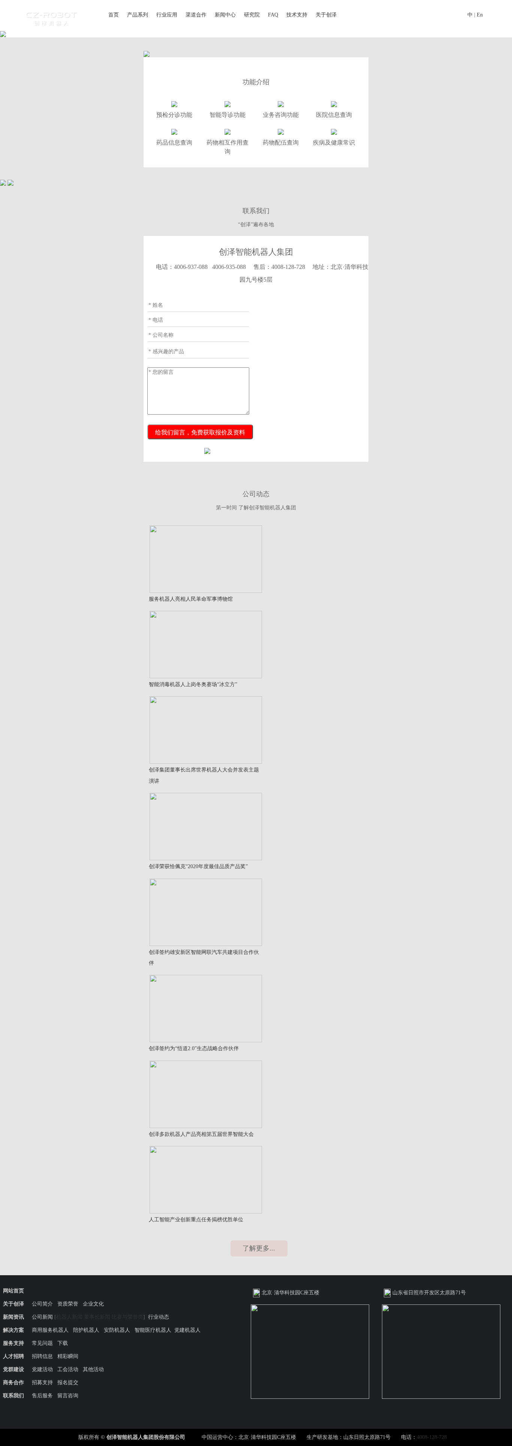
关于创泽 (326, 15)
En (480, 15)
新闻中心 (225, 15)
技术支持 (296, 15)
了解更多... (259, 1248)
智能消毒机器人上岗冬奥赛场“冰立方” (193, 684)
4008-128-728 (432, 1437)
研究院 (252, 15)
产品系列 (137, 15)
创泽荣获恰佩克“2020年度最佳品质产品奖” (198, 866)
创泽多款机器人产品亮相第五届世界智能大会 (201, 1134)
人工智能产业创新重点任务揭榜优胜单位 (196, 1219)
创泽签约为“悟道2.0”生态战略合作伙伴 (194, 1048)
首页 (113, 15)
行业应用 (166, 15)
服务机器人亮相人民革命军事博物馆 (191, 599)
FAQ (273, 15)
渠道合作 (196, 15)
